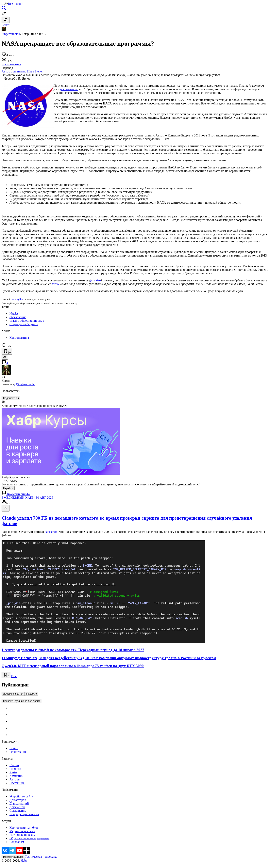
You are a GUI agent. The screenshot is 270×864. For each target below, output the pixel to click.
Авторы (14, 779)
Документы (17, 807)
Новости (15, 768)
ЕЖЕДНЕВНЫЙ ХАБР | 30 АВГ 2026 (27, 497)
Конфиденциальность (24, 814)
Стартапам (16, 841)
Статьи (14, 765)
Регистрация (17, 751)
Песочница (17, 783)
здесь (55, 284)
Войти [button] (6, 24)
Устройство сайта (21, 796)
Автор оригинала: (22, 71)
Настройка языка (13, 856)
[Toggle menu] (3, 4)
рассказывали (69, 89)
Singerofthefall (11, 34)
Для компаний (19, 803)
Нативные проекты (22, 834)
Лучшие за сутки (13, 693)
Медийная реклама (22, 831)
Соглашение (17, 810)
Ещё (14, 676)
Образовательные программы (29, 838)
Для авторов (17, 800)
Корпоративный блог (23, 827)
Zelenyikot (18, 299)
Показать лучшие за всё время (21, 700)
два (98, 280)
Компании (16, 776)
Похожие (31, 693)
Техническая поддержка (41, 856)
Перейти (8, 488)
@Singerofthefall (24, 384)
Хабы (13, 772)
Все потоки (15, 3)
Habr (23, 860)
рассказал (51, 531)
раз (92, 280)
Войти (13, 748)
